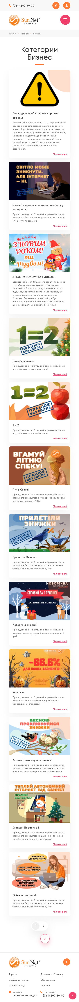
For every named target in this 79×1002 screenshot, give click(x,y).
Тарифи (13, 974)
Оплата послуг (17, 985)
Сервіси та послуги (19, 979)
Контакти (46, 985)
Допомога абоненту (52, 974)
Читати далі (60, 153)
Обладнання (48, 979)
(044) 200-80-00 (23, 5)
